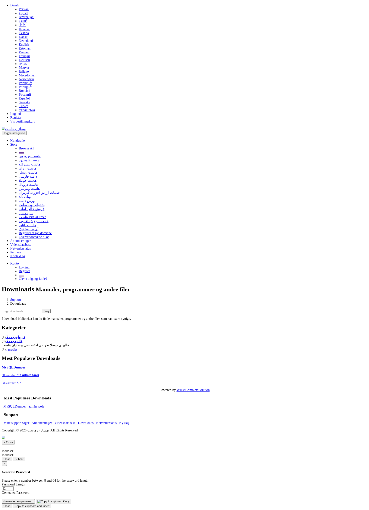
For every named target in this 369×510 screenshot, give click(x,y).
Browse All (26, 148)
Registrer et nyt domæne (35, 233)
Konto (15, 263)
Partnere (15, 252)
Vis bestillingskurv (22, 121)
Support (15, 299)
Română (24, 90)
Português (25, 83)
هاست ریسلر (28, 172)
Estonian (25, 48)
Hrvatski (24, 29)
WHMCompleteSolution (193, 390)
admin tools (35, 406)
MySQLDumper (14, 406)
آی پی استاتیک (28, 229)
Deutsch (24, 60)
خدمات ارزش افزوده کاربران (39, 192)
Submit (19, 459)
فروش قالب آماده (31, 209)
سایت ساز (26, 213)
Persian (24, 9)
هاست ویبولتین (29, 188)
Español (24, 98)
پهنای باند (25, 197)
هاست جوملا (28, 180)
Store (14, 144)
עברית (23, 64)
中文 (22, 25)
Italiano (24, 71)
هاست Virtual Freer (32, 217)
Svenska (24, 102)
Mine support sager (16, 423)
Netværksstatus (20, 248)
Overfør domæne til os (34, 237)
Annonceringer (20, 241)
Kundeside (17, 140)
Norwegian (26, 79)
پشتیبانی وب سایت (32, 205)
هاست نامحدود (29, 160)
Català (23, 21)
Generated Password (15, 492)
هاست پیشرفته (29, 164)
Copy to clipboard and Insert (32, 506)
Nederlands (26, 40)
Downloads (85, 423)
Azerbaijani (26, 17)
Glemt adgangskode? (33, 279)
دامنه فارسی (28, 176)
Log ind (15, 113)
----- (21, 152)
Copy (66, 501)
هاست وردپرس (30, 156)
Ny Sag (123, 423)
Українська (27, 110)
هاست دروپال (28, 184)
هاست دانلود (27, 225)
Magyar (24, 67)
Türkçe (23, 106)
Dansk (14, 5)
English (24, 44)
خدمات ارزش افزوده (33, 221)
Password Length (13, 484)
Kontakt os (17, 256)
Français (24, 56)
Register (15, 117)
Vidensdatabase (20, 244)
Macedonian (27, 75)
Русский (25, 94)
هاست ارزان (27, 168)
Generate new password (18, 501)
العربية (23, 13)
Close (6, 459)
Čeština (24, 33)
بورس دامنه (27, 201)
